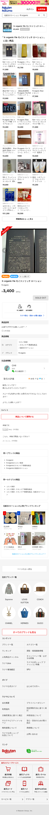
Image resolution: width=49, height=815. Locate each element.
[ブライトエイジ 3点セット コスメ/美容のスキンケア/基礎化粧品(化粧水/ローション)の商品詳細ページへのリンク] (24, 166)
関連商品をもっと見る (24, 219)
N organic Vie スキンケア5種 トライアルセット (9, 121)
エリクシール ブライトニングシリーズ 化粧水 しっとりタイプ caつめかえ (39, 152)
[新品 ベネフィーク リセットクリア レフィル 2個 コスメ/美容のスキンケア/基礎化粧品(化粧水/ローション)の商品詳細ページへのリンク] (39, 166)
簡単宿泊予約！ (41, 776)
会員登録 (41, 9)
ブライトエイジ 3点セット (24, 178)
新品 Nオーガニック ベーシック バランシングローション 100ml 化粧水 (9, 95)
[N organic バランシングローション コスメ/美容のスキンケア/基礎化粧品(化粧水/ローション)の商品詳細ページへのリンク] (24, 51)
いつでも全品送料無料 (24, 776)
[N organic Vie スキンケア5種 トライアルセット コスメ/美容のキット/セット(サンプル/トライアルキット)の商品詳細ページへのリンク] (9, 108)
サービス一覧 (6, 799)
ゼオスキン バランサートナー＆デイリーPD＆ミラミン (9, 209)
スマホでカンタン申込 (8, 790)
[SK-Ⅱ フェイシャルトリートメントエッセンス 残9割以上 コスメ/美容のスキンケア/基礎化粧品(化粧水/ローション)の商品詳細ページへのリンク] (9, 166)
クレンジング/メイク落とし (9, 146)
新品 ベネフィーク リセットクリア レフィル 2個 (38, 180)
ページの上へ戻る (24, 569)
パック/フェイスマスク (39, 117)
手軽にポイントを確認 (40, 790)
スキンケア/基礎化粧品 (28, 345)
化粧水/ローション (8, 59)
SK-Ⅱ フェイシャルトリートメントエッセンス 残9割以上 (9, 180)
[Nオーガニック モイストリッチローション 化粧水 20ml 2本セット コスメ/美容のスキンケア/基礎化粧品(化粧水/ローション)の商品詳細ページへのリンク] (9, 51)
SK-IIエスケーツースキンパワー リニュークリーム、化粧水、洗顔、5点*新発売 (24, 210)
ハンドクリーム (22, 146)
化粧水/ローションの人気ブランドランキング (28, 554)
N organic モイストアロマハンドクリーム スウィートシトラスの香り (24, 151)
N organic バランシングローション (24, 63)
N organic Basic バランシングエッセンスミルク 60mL (24, 122)
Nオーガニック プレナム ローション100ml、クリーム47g (38, 65)
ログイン (30, 9)
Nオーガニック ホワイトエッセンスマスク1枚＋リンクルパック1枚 (39, 122)
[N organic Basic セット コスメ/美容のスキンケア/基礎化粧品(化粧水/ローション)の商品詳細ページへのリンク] (39, 79)
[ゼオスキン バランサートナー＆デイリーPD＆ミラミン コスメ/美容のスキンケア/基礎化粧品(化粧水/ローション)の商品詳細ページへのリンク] (9, 195)
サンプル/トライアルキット (9, 117)
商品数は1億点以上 (8, 776)
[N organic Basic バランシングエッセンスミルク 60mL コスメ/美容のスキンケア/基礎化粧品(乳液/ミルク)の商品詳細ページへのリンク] (24, 108)
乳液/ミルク (21, 117)
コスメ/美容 (23, 342)
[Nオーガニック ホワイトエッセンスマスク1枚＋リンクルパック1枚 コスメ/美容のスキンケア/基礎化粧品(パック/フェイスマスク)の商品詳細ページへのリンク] (39, 108)
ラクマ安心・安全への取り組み (31, 315)
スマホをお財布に (24, 790)
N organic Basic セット (38, 92)
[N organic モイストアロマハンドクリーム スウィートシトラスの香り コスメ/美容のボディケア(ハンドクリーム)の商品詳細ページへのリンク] (24, 137)
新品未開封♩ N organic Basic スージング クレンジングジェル (9, 151)
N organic (5, 285)
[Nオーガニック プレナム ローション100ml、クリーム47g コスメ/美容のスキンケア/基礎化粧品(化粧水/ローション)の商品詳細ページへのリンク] (39, 51)
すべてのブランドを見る (24, 632)
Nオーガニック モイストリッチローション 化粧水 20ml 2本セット (9, 65)
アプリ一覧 (30, 799)
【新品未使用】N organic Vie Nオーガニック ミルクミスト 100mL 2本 (24, 95)
